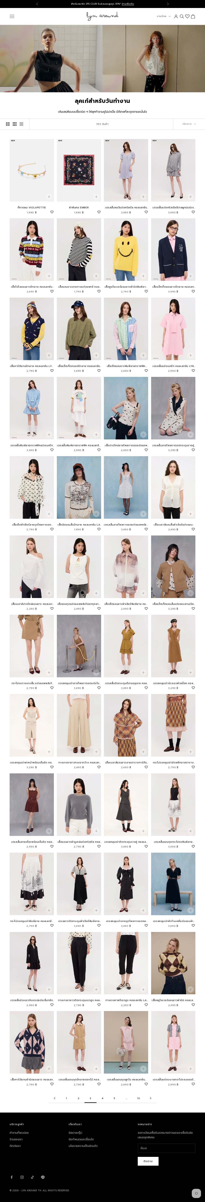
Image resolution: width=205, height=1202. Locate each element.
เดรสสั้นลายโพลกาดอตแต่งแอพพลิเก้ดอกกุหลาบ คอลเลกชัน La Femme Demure (126, 525)
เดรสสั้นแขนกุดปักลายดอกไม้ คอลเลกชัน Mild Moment (79, 1080)
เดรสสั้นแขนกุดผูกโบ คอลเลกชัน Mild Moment (126, 1080)
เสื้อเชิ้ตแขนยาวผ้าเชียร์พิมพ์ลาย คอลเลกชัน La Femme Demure (126, 604)
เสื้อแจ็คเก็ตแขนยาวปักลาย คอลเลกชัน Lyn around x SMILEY (173, 287)
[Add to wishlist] (52, 212)
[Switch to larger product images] (8, 124)
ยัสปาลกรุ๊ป (75, 1133)
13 (138, 1098)
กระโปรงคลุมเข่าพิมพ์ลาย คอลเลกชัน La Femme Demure (31, 921)
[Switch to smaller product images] (14, 124)
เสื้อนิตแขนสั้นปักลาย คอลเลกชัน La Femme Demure (79, 525)
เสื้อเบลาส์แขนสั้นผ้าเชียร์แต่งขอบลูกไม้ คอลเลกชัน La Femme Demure (173, 525)
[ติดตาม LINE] (43, 1177)
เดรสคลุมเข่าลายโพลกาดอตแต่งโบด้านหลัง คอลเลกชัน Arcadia (78, 683)
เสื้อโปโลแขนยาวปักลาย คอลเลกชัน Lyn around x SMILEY (31, 287)
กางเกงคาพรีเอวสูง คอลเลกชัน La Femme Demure (126, 1000)
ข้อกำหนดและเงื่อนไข (81, 1139)
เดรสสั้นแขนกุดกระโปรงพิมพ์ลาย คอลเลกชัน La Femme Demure (173, 842)
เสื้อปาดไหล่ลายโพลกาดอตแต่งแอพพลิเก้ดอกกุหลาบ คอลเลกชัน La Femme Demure (126, 445)
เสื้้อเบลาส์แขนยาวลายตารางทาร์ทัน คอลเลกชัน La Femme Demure (126, 763)
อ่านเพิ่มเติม (128, 4)
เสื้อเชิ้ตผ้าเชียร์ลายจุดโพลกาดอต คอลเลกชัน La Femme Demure (31, 525)
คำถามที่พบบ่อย (19, 1133)
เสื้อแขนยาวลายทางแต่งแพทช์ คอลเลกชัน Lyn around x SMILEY (78, 287)
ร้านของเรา (16, 1139)
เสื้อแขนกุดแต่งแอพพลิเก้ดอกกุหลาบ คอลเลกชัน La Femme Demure (78, 604)
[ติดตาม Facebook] (12, 1177)
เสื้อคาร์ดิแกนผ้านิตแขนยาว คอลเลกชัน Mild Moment (32, 1080)
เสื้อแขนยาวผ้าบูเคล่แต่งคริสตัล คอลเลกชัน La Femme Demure (79, 842)
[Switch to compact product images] (21, 124)
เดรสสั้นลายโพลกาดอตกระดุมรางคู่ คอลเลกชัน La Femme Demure (173, 445)
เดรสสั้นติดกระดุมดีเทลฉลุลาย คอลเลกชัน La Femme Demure (126, 683)
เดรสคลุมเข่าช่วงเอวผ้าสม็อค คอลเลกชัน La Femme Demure (173, 683)
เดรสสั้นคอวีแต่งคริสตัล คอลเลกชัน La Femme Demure (126, 208)
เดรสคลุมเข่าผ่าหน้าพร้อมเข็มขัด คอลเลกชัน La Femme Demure (31, 763)
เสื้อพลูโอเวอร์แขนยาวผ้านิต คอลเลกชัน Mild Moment (173, 1000)
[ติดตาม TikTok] (32, 1177)
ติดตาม (148, 1161)
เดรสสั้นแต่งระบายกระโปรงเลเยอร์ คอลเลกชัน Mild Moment (173, 1080)
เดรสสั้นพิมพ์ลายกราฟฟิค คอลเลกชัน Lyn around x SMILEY (79, 445)
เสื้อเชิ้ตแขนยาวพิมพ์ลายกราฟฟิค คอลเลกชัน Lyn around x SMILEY (126, 366)
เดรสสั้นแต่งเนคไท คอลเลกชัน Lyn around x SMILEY (173, 366)
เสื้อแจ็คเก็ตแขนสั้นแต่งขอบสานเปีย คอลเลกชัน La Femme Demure (173, 604)
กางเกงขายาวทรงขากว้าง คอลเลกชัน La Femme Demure (78, 763)
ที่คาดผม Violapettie (32, 207)
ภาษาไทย (162, 16)
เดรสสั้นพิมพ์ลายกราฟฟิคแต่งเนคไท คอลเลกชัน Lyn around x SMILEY (32, 445)
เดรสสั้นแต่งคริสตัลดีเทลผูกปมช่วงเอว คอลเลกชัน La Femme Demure (173, 208)
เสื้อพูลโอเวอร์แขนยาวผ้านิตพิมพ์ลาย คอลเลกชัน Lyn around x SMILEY (126, 287)
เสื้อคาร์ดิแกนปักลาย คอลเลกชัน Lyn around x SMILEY (31, 366)
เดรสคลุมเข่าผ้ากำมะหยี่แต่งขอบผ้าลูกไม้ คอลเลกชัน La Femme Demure (173, 921)
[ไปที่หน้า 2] (54, 1098)
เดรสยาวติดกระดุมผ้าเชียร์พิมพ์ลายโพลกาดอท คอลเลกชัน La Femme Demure (79, 921)
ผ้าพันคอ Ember (79, 207)
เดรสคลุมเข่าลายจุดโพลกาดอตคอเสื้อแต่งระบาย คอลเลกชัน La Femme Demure (126, 921)
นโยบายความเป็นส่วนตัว (83, 1146)
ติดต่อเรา (15, 1146)
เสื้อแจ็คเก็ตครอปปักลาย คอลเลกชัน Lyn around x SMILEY (79, 366)
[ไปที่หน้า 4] (151, 1098)
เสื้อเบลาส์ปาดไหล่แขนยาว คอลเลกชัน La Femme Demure (31, 604)
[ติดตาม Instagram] (22, 1177)
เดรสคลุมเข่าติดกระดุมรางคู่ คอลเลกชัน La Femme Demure (126, 842)
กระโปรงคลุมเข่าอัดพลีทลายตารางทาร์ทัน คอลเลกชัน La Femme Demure (173, 763)
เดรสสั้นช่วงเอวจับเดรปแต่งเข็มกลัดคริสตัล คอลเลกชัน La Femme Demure (31, 1000)
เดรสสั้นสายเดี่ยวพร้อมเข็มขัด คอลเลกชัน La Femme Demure (31, 842)
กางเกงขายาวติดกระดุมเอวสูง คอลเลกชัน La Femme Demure (79, 1000)
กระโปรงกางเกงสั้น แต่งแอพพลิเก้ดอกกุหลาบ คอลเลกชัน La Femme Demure (31, 683)
